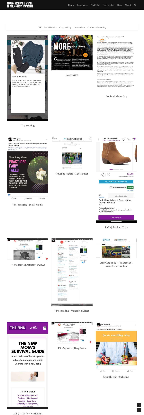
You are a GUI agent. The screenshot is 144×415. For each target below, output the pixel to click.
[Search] (135, 5)
